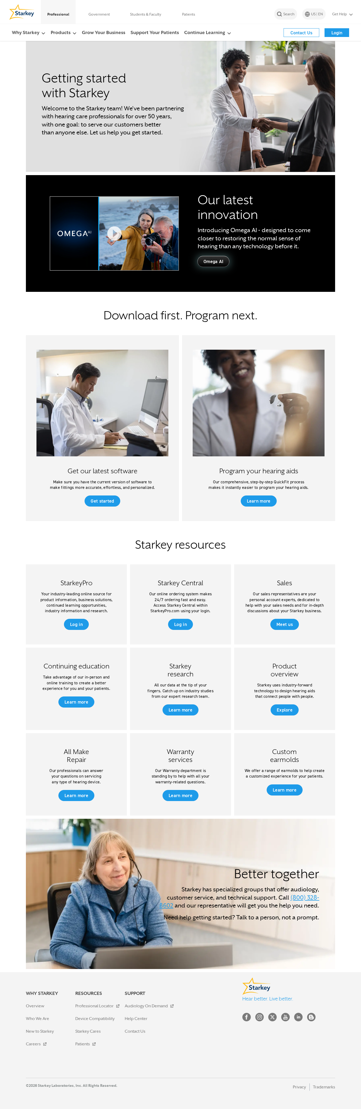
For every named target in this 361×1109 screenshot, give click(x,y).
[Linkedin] (298, 1018)
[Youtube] (285, 1018)
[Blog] (311, 1018)
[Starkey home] (21, 12)
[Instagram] (259, 1018)
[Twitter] (272, 1018)
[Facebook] (246, 1018)
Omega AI (213, 261)
